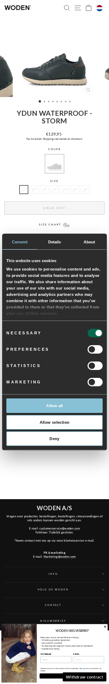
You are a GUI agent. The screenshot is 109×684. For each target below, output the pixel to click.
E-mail (76, 654)
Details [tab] (54, 242)
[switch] (95, 349)
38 (44, 189)
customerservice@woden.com (59, 528)
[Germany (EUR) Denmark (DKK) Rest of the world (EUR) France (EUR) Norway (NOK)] (99, 8)
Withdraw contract (84, 676)
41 (75, 189)
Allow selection (55, 422)
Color (54, 149)
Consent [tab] (20, 242)
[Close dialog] (104, 626)
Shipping (48, 138)
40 (65, 189)
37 (34, 189)
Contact (53, 605)
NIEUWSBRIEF (53, 620)
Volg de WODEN (53, 589)
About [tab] (89, 242)
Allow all (54, 405)
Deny (54, 438)
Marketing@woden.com (60, 556)
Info (53, 573)
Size (54, 181)
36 (24, 189)
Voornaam (45, 654)
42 (85, 189)
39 (55, 189)
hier (84, 668)
